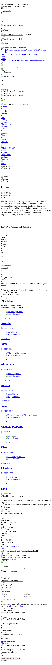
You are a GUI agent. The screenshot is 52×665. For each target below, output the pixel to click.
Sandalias (33, 54)
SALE (36, 50)
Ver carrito (5, 632)
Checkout (4, 643)
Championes (25, 54)
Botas (3, 54)
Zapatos (17, 54)
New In (4, 50)
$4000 (17, 61)
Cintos (23, 50)
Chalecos (29, 50)
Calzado (10, 50)
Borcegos (9, 54)
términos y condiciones (15, 606)
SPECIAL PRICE (8, 61)
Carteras (17, 50)
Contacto (42, 50)
